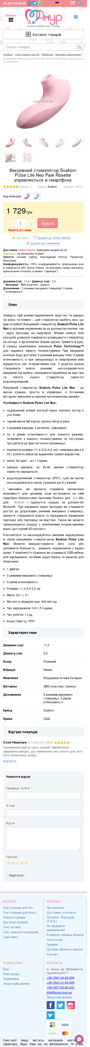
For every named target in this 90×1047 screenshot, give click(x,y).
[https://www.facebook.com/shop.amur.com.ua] (51, 1005)
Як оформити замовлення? (56, 928)
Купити (47, 223)
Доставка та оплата (61, 912)
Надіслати (16, 875)
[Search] (80, 46)
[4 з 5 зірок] (21, 863)
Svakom (52, 186)
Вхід (6, 969)
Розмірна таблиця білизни (65, 935)
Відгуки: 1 (26, 186)
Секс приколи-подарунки (20, 932)
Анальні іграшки (14, 917)
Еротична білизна (15, 922)
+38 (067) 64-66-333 (60, 987)
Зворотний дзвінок (16, 983)
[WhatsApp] (40, 3)
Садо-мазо (10, 937)
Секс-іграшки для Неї (18, 907)
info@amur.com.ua (59, 992)
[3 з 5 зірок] (17, 863)
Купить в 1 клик (19, 230)
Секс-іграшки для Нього (20, 912)
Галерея (52, 944)
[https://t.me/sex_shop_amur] (51, 1015)
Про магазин (55, 907)
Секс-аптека (12, 927)
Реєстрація (11, 974)
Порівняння (11, 979)
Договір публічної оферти (65, 949)
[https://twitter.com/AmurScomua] (61, 1005)
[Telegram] (34, 3)
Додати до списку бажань (54, 238)
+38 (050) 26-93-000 (60, 977)
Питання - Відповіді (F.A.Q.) (60, 919)
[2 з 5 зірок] (13, 863)
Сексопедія (55, 939)
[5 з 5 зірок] (26, 863)
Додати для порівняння (45, 243)
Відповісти (9, 761)
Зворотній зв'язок (59, 997)
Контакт (52, 954)
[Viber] (29, 3)
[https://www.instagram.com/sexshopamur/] (71, 1005)
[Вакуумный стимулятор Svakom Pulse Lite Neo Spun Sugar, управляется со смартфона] (37, 196)
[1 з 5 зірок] (8, 863)
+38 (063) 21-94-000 (60, 982)
